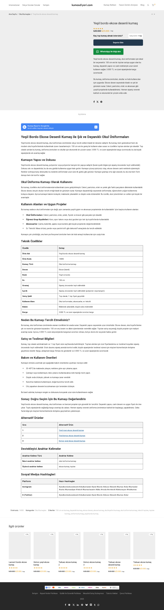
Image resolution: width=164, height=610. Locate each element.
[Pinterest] (82, 605)
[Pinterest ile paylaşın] (101, 102)
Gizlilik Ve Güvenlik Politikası (70, 593)
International (14, 5)
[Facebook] (65, 605)
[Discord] (91, 605)
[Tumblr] (94, 605)
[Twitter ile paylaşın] (97, 102)
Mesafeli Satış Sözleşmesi (93, 593)
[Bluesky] (86, 605)
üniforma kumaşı (77, 514)
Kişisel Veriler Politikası (49, 593)
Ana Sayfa (13, 14)
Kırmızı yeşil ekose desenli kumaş (72, 441)
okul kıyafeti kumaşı (112, 510)
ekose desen (88, 510)
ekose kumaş (99, 510)
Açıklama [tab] (82, 114)
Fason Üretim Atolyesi (128, 5)
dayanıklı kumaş (76, 510)
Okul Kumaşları (24, 14)
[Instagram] (69, 605)
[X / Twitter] (74, 605)
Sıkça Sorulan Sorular (31, 5)
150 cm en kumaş (62, 510)
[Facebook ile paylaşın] (94, 102)
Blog (142, 5)
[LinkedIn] (78, 605)
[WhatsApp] (98, 605)
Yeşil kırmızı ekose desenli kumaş (72, 436)
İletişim (46, 5)
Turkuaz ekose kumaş (142, 562)
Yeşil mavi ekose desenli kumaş (71, 430)
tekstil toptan (143, 510)
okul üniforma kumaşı (129, 510)
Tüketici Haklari (112, 593)
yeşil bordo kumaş (91, 514)
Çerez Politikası (126, 593)
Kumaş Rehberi (110, 5)
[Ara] (148, 5)
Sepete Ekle (118, 43)
